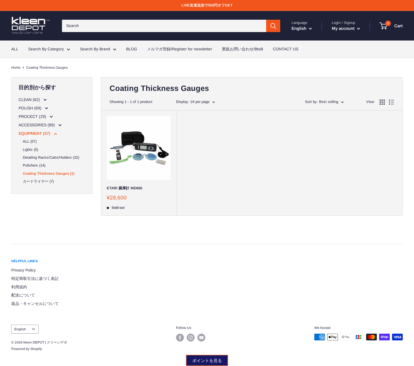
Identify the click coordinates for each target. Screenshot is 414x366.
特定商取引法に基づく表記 (35, 278)
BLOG (131, 49)
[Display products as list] (391, 102)
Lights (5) (30, 149)
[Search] (273, 26)
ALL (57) (30, 141)
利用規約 (19, 287)
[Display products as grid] (382, 102)
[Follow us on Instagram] (191, 338)
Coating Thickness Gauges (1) (48, 173)
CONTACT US (285, 49)
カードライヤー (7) (38, 181)
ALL (14, 49)
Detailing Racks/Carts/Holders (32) (51, 157)
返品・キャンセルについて (35, 303)
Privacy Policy (23, 270)
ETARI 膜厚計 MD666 (124, 188)
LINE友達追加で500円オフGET (207, 5)
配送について (23, 295)
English (20, 329)
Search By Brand (95, 49)
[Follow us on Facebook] (180, 338)
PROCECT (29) (33, 116)
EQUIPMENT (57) (35, 133)
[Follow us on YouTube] (201, 338)
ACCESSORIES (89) (37, 125)
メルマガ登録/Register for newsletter (179, 49)
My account (344, 28)
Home (16, 67)
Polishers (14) (34, 165)
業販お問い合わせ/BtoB (242, 49)
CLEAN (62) (30, 99)
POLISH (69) (31, 108)
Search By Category (46, 49)
